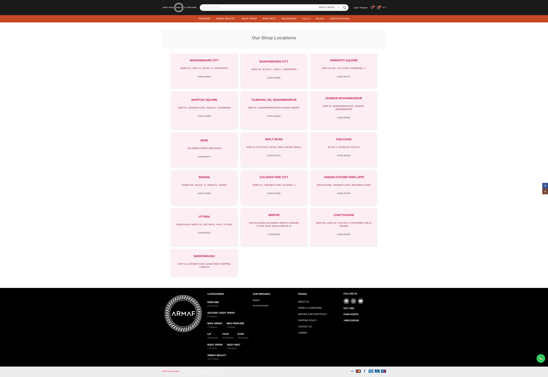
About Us (303, 302)
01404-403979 (350, 314)
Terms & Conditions (310, 308)
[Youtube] (360, 301)
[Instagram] (353, 301)
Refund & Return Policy (312, 314)
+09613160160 (351, 320)
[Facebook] (346, 301)
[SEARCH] (344, 7)
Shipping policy (307, 320)
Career (302, 333)
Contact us (305, 326)
